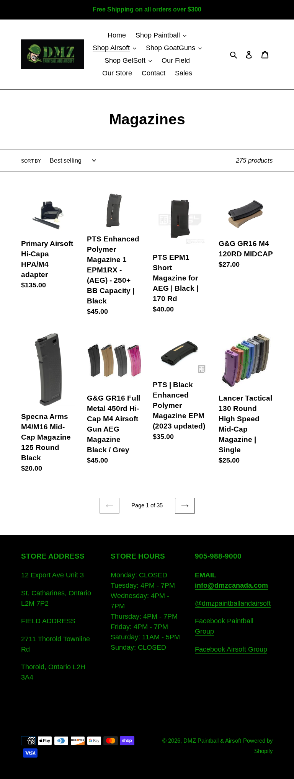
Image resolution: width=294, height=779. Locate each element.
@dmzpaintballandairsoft (233, 603)
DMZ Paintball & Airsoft (212, 740)
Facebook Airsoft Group (231, 649)
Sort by (31, 161)
